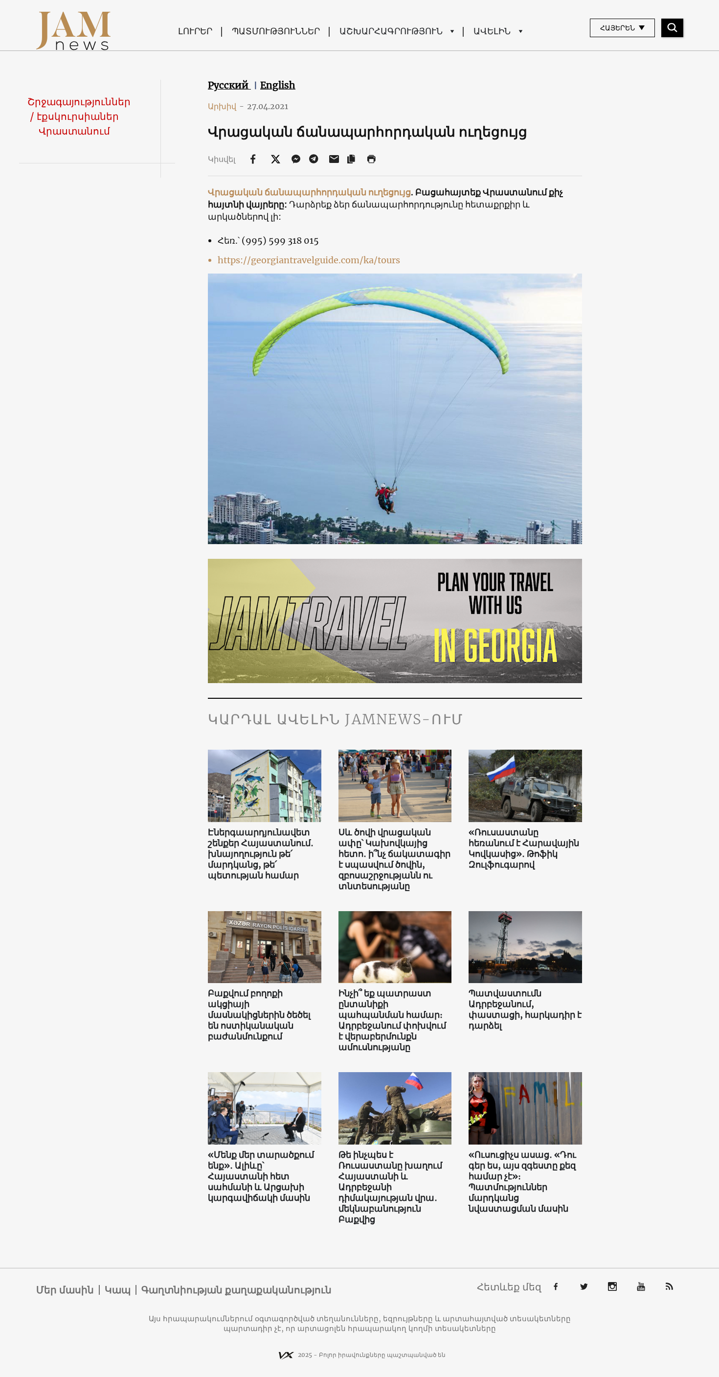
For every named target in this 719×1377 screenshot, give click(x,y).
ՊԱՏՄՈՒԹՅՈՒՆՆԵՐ (276, 31)
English (277, 85)
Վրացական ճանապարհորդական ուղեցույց (309, 192)
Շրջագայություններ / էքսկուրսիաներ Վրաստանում (79, 116)
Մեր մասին (65, 1290)
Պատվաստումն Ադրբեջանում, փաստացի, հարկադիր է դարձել (525, 1009)
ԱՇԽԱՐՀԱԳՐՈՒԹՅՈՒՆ (391, 31)
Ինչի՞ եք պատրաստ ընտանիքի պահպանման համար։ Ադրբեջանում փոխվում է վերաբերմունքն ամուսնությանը (392, 1020)
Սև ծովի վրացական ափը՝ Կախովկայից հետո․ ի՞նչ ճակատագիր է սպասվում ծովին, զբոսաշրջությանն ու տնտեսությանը (394, 859)
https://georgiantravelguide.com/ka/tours (309, 260)
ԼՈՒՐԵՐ (195, 31)
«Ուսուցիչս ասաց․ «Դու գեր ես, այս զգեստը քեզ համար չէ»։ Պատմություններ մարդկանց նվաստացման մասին (522, 1181)
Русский (229, 85)
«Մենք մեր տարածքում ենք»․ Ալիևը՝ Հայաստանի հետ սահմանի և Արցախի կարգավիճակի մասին (261, 1176)
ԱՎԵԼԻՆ (492, 31)
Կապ (118, 1290)
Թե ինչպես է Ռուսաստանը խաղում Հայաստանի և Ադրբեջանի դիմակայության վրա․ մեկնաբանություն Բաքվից (390, 1187)
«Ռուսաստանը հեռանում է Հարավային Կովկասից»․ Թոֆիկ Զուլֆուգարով (524, 848)
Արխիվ (226, 106)
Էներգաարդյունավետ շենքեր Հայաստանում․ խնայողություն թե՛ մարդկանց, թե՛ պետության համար (261, 854)
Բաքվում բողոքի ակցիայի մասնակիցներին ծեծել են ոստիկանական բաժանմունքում (259, 1015)
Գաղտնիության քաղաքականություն (236, 1290)
